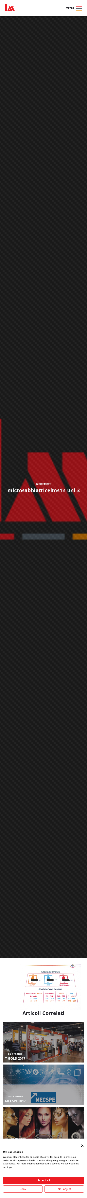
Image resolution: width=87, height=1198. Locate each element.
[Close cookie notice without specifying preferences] (82, 1145)
